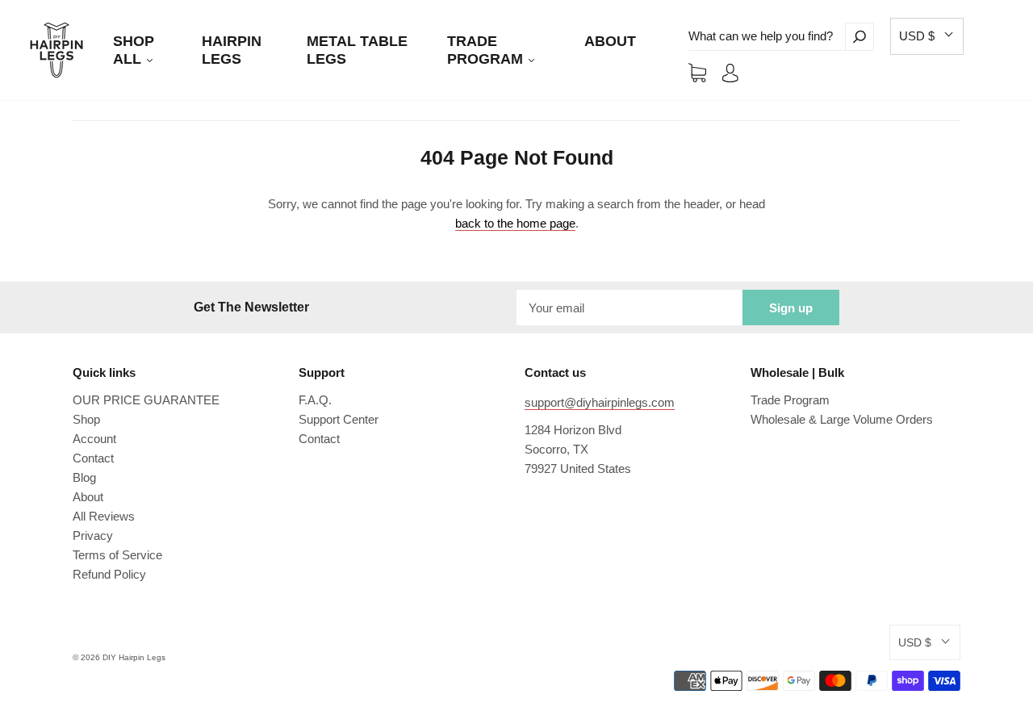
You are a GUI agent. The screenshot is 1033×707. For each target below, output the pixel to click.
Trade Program (790, 400)
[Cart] (697, 72)
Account (94, 439)
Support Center (338, 419)
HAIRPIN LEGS (231, 50)
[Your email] (629, 307)
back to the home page (515, 223)
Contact (93, 458)
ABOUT (610, 41)
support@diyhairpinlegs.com (600, 402)
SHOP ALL (133, 50)
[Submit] (859, 37)
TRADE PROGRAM (487, 50)
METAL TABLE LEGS (357, 50)
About (88, 497)
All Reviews (104, 516)
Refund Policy (109, 574)
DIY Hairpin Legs (133, 657)
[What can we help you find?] (766, 37)
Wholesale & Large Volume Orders (842, 419)
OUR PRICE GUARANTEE (146, 400)
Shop (86, 419)
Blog (84, 477)
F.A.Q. (315, 400)
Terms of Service (117, 555)
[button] (927, 36)
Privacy (93, 535)
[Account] (730, 72)
